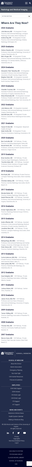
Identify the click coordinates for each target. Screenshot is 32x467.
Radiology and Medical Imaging (14, 10)
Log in (16, 443)
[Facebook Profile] (13, 433)
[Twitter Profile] (18, 433)
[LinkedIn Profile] (8, 433)
